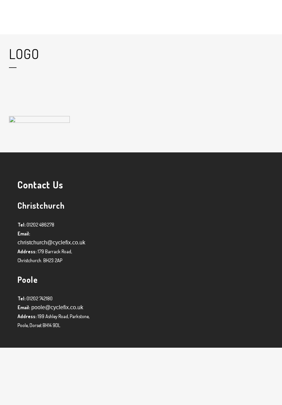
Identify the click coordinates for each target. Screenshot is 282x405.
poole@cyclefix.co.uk (56, 307)
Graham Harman (67, 105)
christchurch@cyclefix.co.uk (51, 242)
